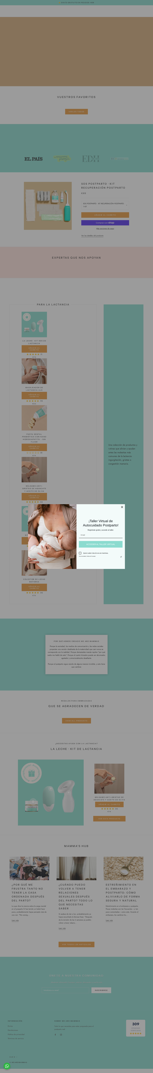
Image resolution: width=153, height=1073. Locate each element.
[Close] (122, 507)
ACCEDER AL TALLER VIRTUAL (100, 544)
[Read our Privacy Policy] (121, 556)
